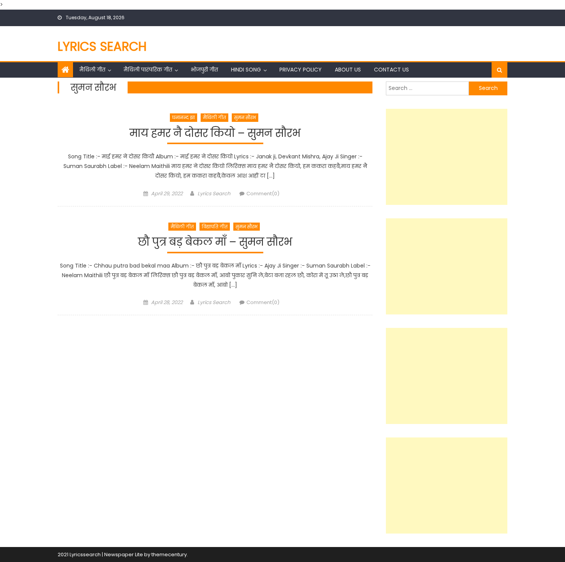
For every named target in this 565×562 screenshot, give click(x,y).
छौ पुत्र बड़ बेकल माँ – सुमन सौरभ (215, 242)
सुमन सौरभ (245, 117)
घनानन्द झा (183, 117)
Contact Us (391, 69)
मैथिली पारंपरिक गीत (148, 69)
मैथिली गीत (92, 69)
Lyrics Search (102, 46)
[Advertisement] (446, 157)
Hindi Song (246, 69)
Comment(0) (262, 193)
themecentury (169, 554)
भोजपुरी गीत (204, 69)
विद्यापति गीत (215, 226)
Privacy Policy (300, 69)
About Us (348, 69)
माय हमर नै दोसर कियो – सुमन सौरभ (215, 133)
